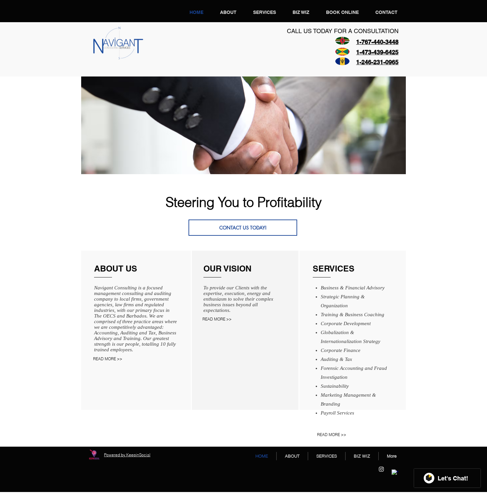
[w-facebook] (395, 472)
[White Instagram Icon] (381, 469)
